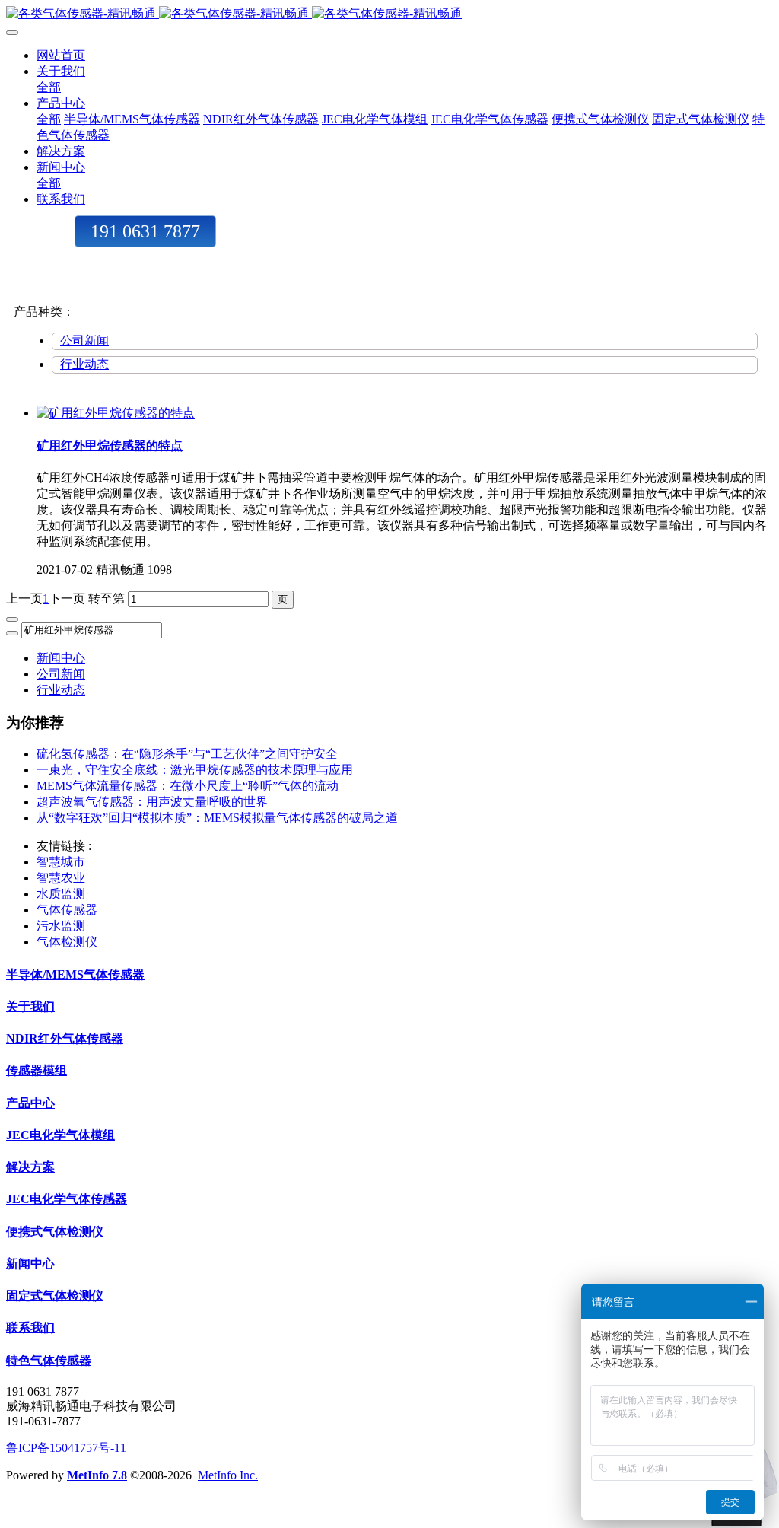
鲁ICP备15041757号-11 (66, 1447)
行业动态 (84, 364)
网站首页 (61, 55)
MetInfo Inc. (228, 1475)
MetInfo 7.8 (97, 1475)
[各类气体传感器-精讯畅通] (389, 14)
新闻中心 (61, 657)
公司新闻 (84, 340)
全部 (49, 87)
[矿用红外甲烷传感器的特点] (116, 412)
